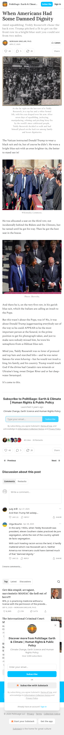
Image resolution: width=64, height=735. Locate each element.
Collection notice (52, 713)
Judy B (12, 508)
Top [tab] (6, 581)
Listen (57, 42)
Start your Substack (24, 721)
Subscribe (46, 4)
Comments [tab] (9, 481)
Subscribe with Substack (34, 685)
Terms (39, 713)
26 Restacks (38, 440)
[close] (55, 625)
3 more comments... (12, 566)
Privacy (30, 713)
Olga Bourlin (15, 523)
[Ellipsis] (60, 508)
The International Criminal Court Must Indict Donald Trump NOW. (23, 620)
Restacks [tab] (22, 481)
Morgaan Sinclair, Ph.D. (21, 41)
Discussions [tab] (25, 581)
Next (54, 460)
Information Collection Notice (37, 695)
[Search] (59, 582)
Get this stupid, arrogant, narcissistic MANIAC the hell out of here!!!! (24, 593)
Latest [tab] (14, 581)
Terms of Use (46, 692)
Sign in (57, 4)
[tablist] (15, 481)
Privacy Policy (32, 698)
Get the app (47, 721)
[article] (32, 600)
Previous (11, 460)
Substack (17, 728)
